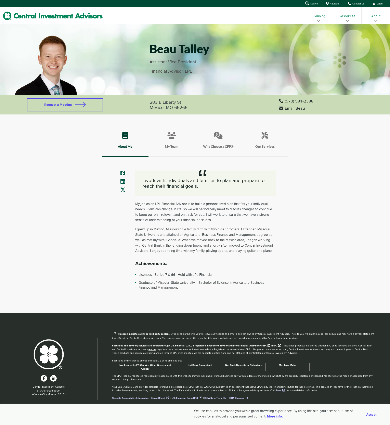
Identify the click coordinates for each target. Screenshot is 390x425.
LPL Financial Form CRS (185, 398)
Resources (347, 16)
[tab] (125, 144)
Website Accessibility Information (130, 398)
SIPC (274, 345)
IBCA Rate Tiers (213, 398)
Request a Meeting (58, 104)
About (375, 16)
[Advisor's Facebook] (124, 173)
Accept (371, 415)
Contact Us (358, 3)
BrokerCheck (158, 398)
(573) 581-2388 (299, 101)
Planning (318, 16)
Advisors (334, 3)
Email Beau (295, 108)
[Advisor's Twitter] (124, 190)
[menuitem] (319, 15)
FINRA (262, 345)
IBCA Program (236, 398)
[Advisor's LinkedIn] (124, 181)
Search (314, 3)
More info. (275, 416)
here (278, 390)
